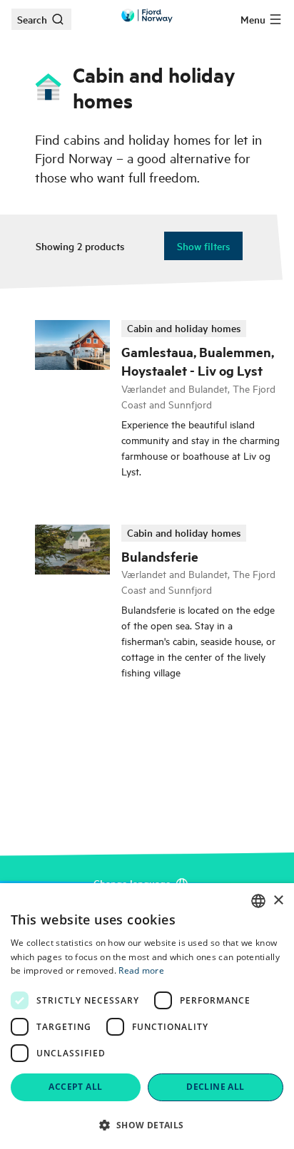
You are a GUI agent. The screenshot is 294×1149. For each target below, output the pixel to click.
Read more (141, 970)
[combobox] (258, 901)
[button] (147, 1124)
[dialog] (147, 1016)
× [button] (278, 900)
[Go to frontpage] (147, 16)
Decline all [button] (215, 1087)
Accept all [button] (75, 1087)
